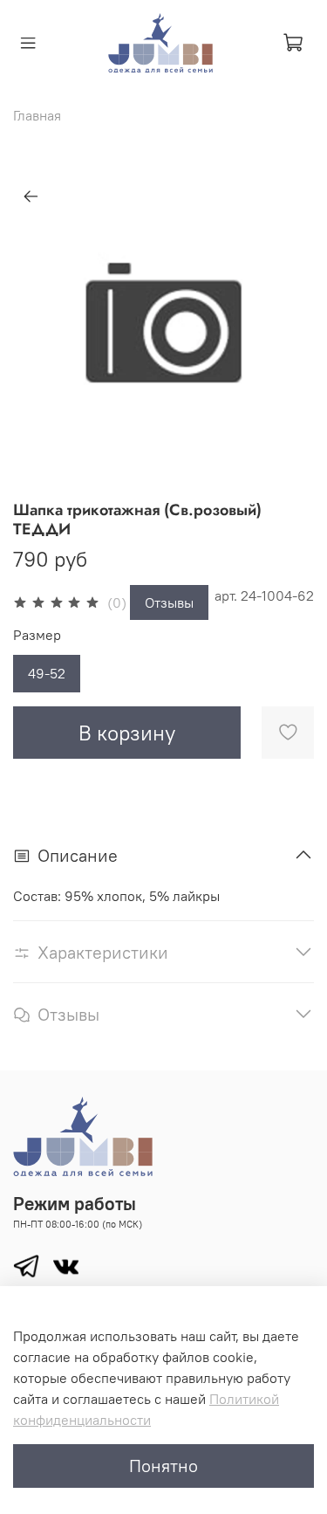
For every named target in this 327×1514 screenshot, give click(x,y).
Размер (37, 635)
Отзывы (169, 602)
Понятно (163, 1465)
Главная (37, 115)
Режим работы (74, 1203)
